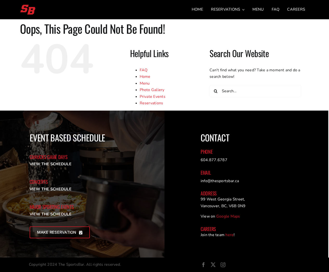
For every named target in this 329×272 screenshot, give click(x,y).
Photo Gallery (152, 90)
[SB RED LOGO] (28, 6)
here (229, 235)
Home (145, 76)
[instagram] (223, 264)
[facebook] (203, 264)
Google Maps (228, 216)
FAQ (144, 70)
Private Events (152, 96)
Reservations (151, 103)
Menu (145, 83)
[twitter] (213, 264)
